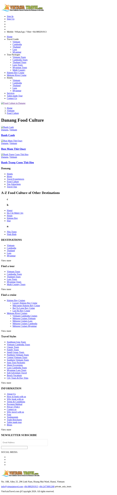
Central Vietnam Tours (17, 357)
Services (10, 93)
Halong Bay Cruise (15, 72)
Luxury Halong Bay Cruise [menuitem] (25, 303)
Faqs (9, 414)
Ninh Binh (11, 234)
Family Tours (13, 349)
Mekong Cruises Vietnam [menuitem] (24, 318)
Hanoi (9, 210)
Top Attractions (14, 184)
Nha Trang (12, 232)
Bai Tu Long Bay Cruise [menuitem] (24, 308)
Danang (4, 130)
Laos (15, 49)
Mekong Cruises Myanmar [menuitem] (25, 326)
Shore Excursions (15, 365)
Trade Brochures (14, 419)
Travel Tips (12, 187)
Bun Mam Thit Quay (13, 148)
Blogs (9, 176)
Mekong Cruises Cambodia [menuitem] (25, 323)
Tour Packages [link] (13, 54)
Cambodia (17, 44)
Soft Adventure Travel (17, 373)
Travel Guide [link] (13, 39)
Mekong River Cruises (17, 313)
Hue (9, 221)
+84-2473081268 (46, 486)
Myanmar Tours (20, 67)
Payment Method (14, 404)
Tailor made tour (14, 422)
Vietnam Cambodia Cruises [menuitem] (25, 316)
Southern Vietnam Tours (18, 360)
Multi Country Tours (16, 284)
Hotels (10, 174)
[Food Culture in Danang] (13, 103)
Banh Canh (8, 135)
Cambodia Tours (20, 60)
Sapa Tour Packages (16, 362)
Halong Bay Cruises (16, 300)
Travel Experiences (15, 179)
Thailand (17, 47)
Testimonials (12, 417)
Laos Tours (18, 65)
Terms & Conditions (16, 401)
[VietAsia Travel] (22, 10)
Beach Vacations (14, 375)
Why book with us (15, 399)
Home (9, 36)
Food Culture (13, 181)
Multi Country (19, 70)
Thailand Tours (19, 62)
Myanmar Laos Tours (16, 370)
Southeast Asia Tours (16, 342)
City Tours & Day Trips (17, 378)
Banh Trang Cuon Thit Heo (17, 162)
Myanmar (17, 52)
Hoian (9, 215)
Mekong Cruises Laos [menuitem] (22, 321)
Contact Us (12, 98)
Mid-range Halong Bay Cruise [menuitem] (26, 305)
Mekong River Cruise (16, 75)
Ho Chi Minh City (15, 213)
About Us (11, 394)
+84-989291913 (31, 486)
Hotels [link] (10, 78)
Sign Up (10, 19)
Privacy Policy (13, 407)
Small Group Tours (15, 352)
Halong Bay (12, 218)
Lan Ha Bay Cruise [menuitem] (21, 310)
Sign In (10, 16)
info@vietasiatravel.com (12, 486)
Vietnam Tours (19, 57)
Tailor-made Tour (15, 96)
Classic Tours (13, 347)
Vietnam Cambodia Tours (18, 344)
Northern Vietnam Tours (18, 355)
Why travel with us (15, 412)
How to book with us (16, 396)
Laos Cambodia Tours (17, 367)
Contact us (11, 409)
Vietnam (16, 42)
